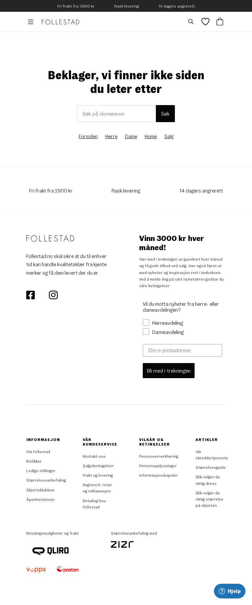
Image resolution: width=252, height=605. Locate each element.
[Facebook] (31, 294)
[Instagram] (53, 294)
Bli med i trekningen (169, 370)
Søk (165, 113)
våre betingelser (154, 285)
